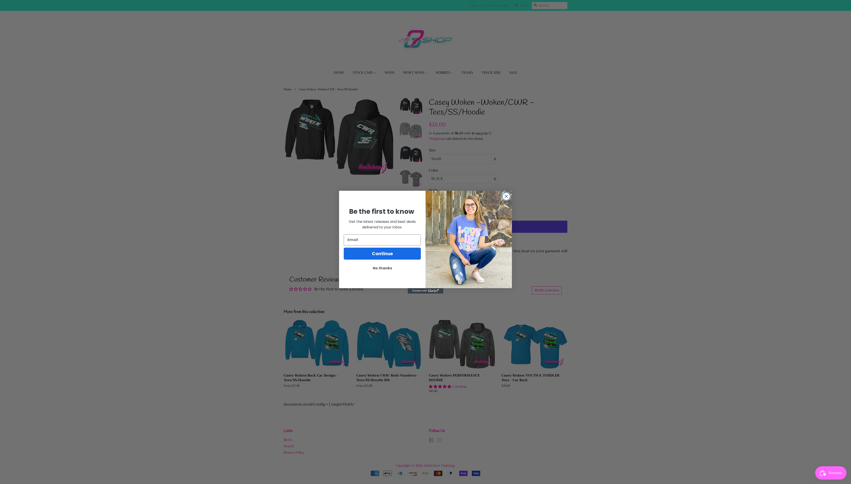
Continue (382, 254)
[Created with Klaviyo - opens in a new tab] (425, 291)
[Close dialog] (506, 196)
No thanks (382, 268)
